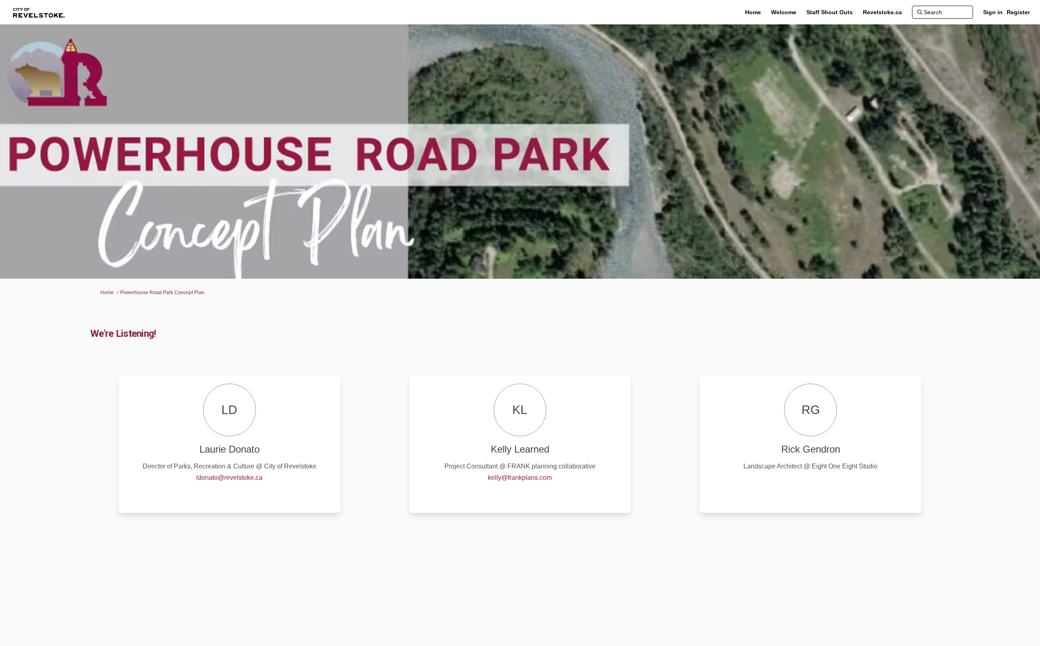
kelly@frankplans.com (520, 477)
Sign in (993, 12)
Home (107, 292)
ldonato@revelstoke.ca (229, 477)
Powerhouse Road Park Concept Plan (162, 292)
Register (1018, 12)
